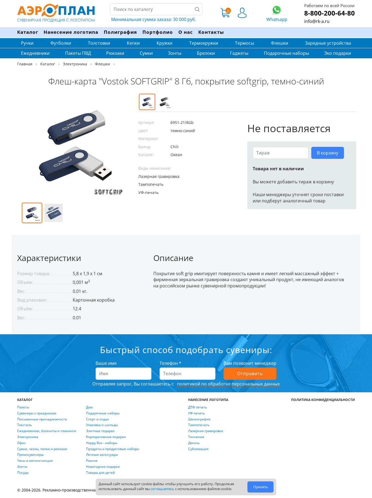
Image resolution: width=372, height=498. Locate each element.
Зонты (174, 53)
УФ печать (196, 413)
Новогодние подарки (103, 466)
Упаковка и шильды (102, 425)
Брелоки (206, 53)
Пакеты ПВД (78, 53)
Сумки (146, 53)
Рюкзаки (115, 53)
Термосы (244, 43)
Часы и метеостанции (35, 460)
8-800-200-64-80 (329, 12)
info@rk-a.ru (317, 21)
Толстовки (99, 43)
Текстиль (24, 425)
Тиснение (196, 437)
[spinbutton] (281, 153)
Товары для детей (100, 472)
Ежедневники (35, 53)
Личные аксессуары (102, 455)
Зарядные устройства (328, 43)
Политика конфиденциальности (323, 400)
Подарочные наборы (286, 53)
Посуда (23, 472)
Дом (89, 407)
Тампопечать (198, 425)
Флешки (279, 43)
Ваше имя (106, 363)
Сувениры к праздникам (36, 413)
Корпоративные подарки (106, 437)
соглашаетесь (162, 488)
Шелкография (199, 419)
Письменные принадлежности (42, 419)
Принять (260, 486)
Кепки (133, 43)
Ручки (27, 43)
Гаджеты (239, 53)
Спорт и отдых (97, 419)
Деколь (194, 443)
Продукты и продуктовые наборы (112, 449)
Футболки (60, 43)
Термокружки (203, 43)
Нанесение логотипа (71, 32)
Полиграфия (120, 32)
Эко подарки (337, 53)
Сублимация (198, 449)
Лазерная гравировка (205, 431)
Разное (91, 460)
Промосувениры (30, 455)
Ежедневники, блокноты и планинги (46, 431)
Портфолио (157, 32)
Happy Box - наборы (101, 443)
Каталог (27, 32)
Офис (21, 443)
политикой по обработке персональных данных (228, 384)
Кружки (164, 43)
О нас (185, 32)
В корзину (327, 153)
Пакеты (23, 407)
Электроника (27, 437)
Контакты (211, 32)
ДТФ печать (197, 407)
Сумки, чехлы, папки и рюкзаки (42, 449)
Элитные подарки (100, 431)
